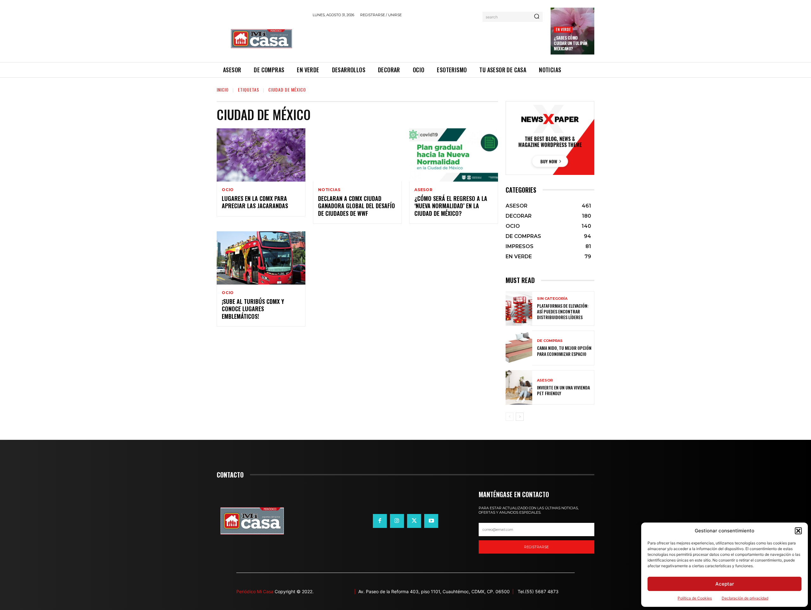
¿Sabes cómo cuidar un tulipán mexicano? (570, 43)
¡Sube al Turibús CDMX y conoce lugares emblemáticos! (253, 308)
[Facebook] (380, 521)
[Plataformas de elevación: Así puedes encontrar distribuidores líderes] (519, 308)
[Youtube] (431, 521)
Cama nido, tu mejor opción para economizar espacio (564, 350)
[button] (798, 531)
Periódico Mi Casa (254, 591)
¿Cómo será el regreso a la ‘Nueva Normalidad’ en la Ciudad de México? (450, 205)
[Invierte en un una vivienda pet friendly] (519, 387)
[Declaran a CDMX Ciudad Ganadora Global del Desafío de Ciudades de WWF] (357, 155)
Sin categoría (552, 298)
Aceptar (724, 584)
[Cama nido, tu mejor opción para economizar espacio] (519, 348)
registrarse (536, 547)
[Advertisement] (428, 38)
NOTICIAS (329, 190)
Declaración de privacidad (745, 598)
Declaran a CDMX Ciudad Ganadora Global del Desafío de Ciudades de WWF (356, 205)
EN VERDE (563, 29)
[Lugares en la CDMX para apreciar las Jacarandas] (261, 155)
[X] (414, 521)
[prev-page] (510, 417)
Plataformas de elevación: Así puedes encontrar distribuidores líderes (563, 311)
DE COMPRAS (550, 341)
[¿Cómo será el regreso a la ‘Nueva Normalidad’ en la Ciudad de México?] (453, 155)
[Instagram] (397, 521)
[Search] (537, 17)
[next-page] (520, 417)
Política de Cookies (695, 598)
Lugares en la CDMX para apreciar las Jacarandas (255, 202)
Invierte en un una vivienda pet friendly (563, 390)
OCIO (228, 190)
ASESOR (423, 190)
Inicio (223, 89)
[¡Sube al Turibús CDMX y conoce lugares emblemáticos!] (261, 258)
